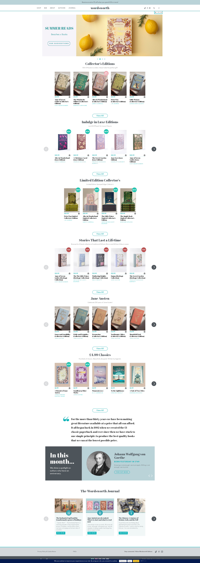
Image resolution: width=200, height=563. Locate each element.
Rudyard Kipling (126, 222)
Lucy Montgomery (61, 105)
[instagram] (149, 8)
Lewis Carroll (97, 103)
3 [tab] (102, 59)
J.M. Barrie (115, 103)
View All (100, 116)
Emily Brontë (97, 280)
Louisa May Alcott (137, 103)
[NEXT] (154, 149)
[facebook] (147, 8)
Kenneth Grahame (80, 105)
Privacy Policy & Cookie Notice (47, 551)
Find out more (122, 472)
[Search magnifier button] (154, 8)
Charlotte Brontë (118, 161)
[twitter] (145, 8)
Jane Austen (115, 280)
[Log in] (159, 8)
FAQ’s (75, 551)
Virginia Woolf (117, 392)
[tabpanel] (100, 35)
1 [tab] (97, 59)
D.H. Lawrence (97, 392)
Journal (72, 8)
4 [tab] (104, 59)
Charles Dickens (79, 161)
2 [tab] (100, 59)
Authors (61, 8)
